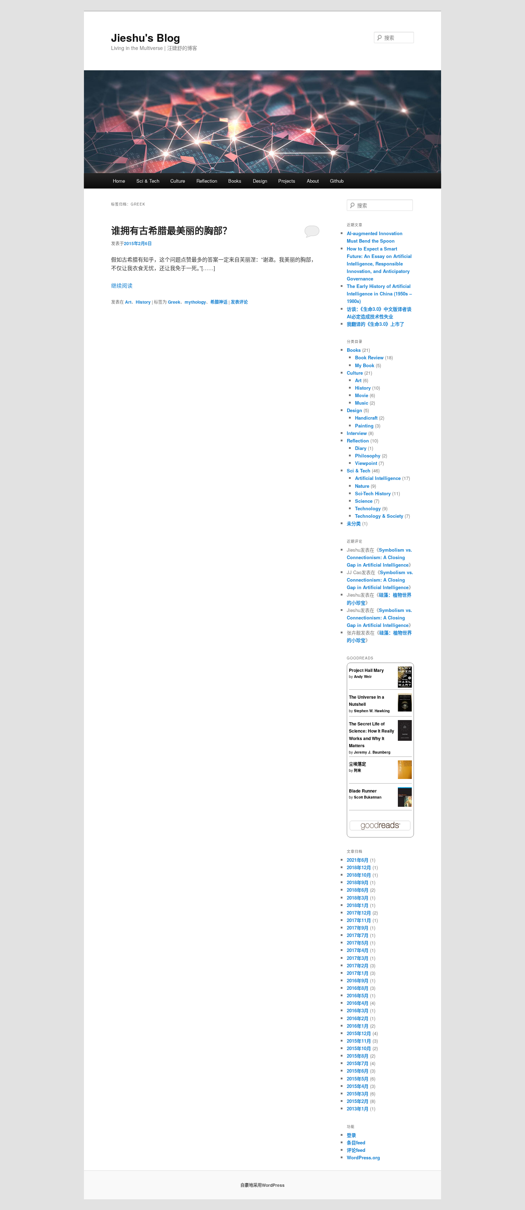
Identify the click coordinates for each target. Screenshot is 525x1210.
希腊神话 (219, 302)
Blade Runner (363, 791)
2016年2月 (358, 1018)
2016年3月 (358, 1010)
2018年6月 (358, 889)
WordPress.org (363, 1157)
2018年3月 (358, 897)
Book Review (369, 357)
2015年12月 (359, 1033)
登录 (351, 1134)
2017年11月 (359, 920)
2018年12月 (359, 867)
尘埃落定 (357, 764)
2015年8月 (358, 1055)
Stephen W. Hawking (372, 710)
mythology (195, 302)
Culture (177, 180)
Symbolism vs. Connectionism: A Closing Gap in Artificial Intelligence (379, 557)
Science (363, 500)
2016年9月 (358, 980)
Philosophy (367, 455)
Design (260, 180)
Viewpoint (366, 463)
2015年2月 (358, 1101)
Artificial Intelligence (378, 478)
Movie (361, 395)
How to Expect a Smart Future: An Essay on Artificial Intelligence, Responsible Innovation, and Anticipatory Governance (379, 263)
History (143, 302)
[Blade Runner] (405, 805)
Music (361, 402)
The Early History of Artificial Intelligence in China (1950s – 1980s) (379, 293)
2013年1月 (358, 1108)
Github (337, 180)
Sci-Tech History (373, 493)
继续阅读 (121, 285)
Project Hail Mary (366, 670)
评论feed (356, 1149)
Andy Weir (363, 676)
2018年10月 (359, 874)
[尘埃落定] (405, 777)
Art (128, 302)
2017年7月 (358, 935)
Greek (174, 302)
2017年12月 (359, 912)
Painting (364, 425)
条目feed (356, 1142)
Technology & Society (379, 515)
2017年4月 (358, 950)
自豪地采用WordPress (262, 1185)
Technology (368, 508)
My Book (364, 365)
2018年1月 (358, 905)
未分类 (354, 523)
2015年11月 (359, 1040)
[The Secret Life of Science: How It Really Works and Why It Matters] (405, 739)
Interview (357, 433)
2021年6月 (358, 859)
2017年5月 (358, 942)
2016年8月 (358, 987)
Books (234, 180)
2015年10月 (359, 1048)
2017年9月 (358, 927)
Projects (286, 180)
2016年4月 (358, 1002)
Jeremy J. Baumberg (372, 752)
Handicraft (366, 417)
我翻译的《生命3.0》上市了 (375, 323)
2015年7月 (358, 1063)
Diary (360, 448)
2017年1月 (358, 972)
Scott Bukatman (367, 797)
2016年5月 (358, 995)
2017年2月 (358, 965)
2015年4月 (358, 1086)
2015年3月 (358, 1093)
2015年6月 (358, 1070)
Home (119, 180)
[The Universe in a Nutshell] (405, 710)
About (313, 180)
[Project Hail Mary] (405, 686)
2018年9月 (358, 882)
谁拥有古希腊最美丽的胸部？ (171, 230)
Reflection (206, 180)
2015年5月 (358, 1078)
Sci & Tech (147, 180)
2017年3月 (358, 958)
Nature (362, 485)
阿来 (357, 770)
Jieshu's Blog (145, 37)
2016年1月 (358, 1025)
